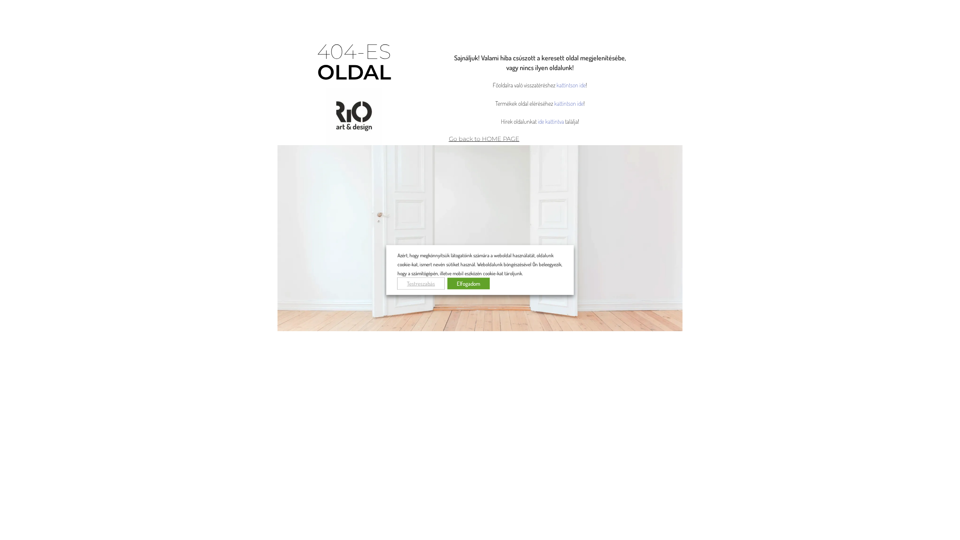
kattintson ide (571, 85)
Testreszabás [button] (421, 283)
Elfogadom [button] (468, 283)
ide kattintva (551, 121)
